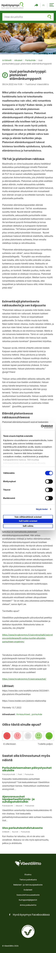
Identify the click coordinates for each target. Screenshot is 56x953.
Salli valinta (28, 526)
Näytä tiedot (42, 509)
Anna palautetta (28, 905)
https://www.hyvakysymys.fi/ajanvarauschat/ (24, 679)
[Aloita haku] (49, 17)
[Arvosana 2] (17, 736)
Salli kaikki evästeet (28, 521)
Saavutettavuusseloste (28, 895)
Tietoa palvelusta (28, 879)
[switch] (49, 481)
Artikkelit (7, 60)
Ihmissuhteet (23, 714)
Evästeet (28, 889)
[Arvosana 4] (38, 736)
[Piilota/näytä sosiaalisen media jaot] (36, 5)
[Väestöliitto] (28, 863)
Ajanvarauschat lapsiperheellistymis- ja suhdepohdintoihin (18, 799)
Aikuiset (18, 60)
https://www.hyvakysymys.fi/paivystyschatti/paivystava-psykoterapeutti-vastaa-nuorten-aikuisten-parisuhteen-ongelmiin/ (27, 638)
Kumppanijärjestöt (28, 900)
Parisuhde (30, 60)
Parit (20, 774)
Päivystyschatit (8, 774)
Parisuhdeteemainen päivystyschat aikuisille (27, 769)
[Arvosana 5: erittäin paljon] (49, 736)
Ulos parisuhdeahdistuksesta (22, 828)
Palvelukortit (7, 806)
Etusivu (28, 874)
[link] (28, 779)
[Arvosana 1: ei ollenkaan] (7, 736)
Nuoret (15, 832)
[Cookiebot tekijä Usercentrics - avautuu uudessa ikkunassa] (41, 426)
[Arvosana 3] (28, 736)
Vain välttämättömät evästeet (28, 517)
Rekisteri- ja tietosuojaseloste (28, 884)
